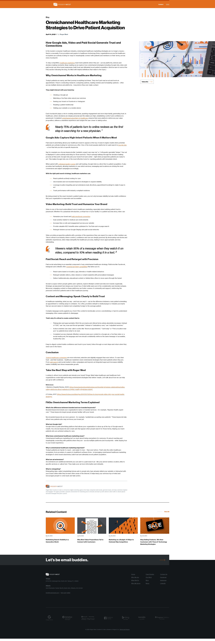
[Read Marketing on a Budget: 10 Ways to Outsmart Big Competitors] (123, 525)
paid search (54, 362)
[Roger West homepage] (58, 4)
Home (133, 574)
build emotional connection (80, 216)
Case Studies (150, 574)
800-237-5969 (65, 593)
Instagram (163, 580)
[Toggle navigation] (167, 4)
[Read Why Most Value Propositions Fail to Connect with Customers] (91, 525)
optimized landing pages (66, 164)
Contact (160, 4)
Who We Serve (135, 583)
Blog (47, 17)
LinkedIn (163, 583)
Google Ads (122, 145)
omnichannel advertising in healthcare (75, 118)
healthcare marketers (67, 63)
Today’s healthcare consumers (56, 357)
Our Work (149, 577)
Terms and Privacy (125, 629)
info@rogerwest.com (52, 593)
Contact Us (163, 574)
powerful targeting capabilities (76, 267)
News (147, 583)
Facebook (163, 577)
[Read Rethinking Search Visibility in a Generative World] (60, 525)
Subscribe (145, 82)
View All (166, 511)
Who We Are (135, 577)
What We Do (135, 580)
